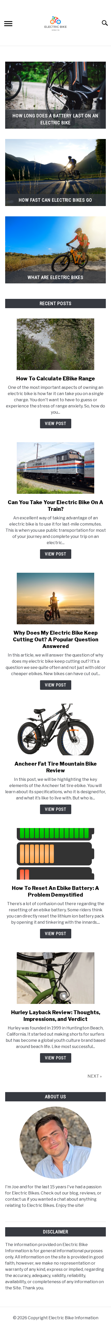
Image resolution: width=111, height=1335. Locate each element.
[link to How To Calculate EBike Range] (55, 344)
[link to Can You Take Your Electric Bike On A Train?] (55, 468)
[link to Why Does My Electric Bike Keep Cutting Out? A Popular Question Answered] (55, 598)
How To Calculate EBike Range (55, 378)
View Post (55, 423)
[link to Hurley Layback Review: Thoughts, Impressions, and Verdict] (55, 978)
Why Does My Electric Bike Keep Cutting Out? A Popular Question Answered (55, 639)
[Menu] (8, 24)
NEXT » (95, 1076)
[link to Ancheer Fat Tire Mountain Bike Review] (55, 729)
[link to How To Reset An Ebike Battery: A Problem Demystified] (55, 854)
